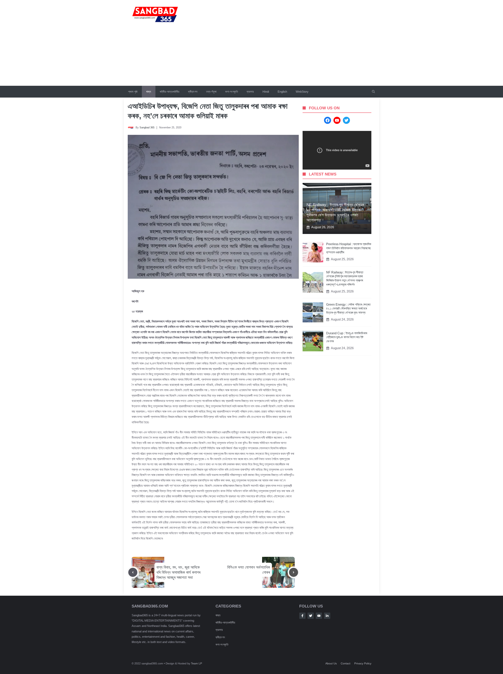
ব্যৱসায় (219, 629)
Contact (345, 663)
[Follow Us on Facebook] (302, 616)
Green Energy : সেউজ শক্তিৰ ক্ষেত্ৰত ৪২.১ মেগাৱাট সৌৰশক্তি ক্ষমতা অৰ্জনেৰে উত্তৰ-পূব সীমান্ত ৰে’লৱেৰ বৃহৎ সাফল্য (348, 308)
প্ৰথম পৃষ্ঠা (133, 91)
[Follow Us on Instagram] (319, 616)
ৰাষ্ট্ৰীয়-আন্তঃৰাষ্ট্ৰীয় (169, 91)
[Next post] (293, 572)
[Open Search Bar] (373, 92)
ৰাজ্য (148, 91)
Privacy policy (362, 663)
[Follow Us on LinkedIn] (327, 616)
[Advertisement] (251, 56)
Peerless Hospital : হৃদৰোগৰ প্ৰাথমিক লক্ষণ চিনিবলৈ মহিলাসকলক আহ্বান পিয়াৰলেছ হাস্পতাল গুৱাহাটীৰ (348, 248)
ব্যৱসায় (250, 91)
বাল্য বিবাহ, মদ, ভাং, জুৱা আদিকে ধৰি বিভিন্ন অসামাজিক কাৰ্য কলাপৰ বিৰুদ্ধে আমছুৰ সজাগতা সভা (178, 572)
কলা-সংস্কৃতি (231, 91)
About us (331, 663)
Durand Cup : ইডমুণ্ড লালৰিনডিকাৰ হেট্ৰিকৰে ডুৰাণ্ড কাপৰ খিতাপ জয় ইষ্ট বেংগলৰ (346, 337)
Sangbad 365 (147, 127)
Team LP (196, 663)
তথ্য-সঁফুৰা (211, 91)
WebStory (302, 91)
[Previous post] (133, 572)
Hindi (266, 91)
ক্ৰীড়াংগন (192, 91)
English (282, 91)
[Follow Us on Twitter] (310, 616)
